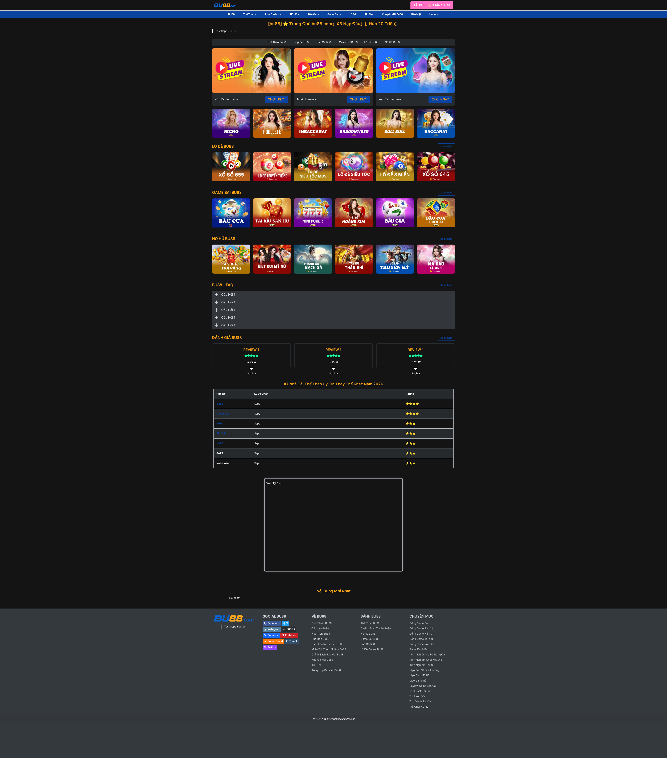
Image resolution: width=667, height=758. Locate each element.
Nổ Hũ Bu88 (368, 633)
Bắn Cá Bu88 (368, 644)
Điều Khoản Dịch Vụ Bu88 (327, 644)
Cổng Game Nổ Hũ (420, 633)
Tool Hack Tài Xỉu (420, 691)
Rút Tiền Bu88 (320, 639)
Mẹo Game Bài (418, 680)
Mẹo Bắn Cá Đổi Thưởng (424, 670)
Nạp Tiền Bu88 (321, 633)
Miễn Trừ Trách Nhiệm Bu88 (329, 649)
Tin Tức (369, 14)
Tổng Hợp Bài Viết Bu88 (326, 670)
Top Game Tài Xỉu (420, 701)
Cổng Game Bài (418, 623)
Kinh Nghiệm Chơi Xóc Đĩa (425, 659)
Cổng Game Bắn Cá (421, 628)
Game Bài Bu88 (370, 639)
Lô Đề (352, 14)
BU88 (231, 14)
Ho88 (219, 443)
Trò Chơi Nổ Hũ (418, 706)
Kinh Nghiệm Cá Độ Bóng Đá (427, 654)
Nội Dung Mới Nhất (333, 591)
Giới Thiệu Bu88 (322, 623)
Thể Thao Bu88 (370, 623)
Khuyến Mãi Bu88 (392, 14)
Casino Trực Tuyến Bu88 (376, 628)
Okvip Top (222, 413)
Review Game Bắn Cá (422, 685)
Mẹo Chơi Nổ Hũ (419, 675)
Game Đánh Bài (418, 649)
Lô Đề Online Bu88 (372, 649)
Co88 (219, 403)
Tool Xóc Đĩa (417, 696)
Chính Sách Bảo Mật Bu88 (327, 654)
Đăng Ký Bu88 (320, 628)
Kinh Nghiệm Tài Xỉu (421, 665)
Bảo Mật (416, 14)
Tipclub (221, 433)
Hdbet (220, 423)
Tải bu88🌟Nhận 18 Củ (432, 5)
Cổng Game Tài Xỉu (421, 639)
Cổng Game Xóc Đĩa (421, 644)
